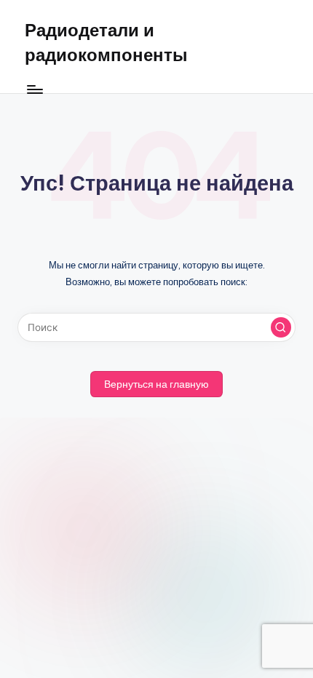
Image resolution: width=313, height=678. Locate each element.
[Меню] (34, 89)
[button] (281, 327)
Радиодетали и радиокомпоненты (106, 42)
